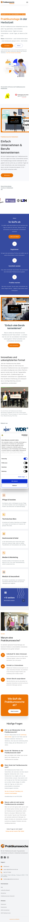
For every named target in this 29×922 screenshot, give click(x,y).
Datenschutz (4, 907)
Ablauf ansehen (14, 711)
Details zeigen (21, 476)
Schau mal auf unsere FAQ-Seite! (15, 831)
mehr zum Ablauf (14, 236)
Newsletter (3, 893)
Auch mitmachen (14, 345)
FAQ (2, 887)
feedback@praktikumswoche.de (11, 879)
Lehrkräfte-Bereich (5, 890)
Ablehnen (14, 485)
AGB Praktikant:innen (6, 913)
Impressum (3, 904)
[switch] (25, 463)
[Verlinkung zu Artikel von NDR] (7, 429)
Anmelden (7, 45)
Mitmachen (7, 175)
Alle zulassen (14, 481)
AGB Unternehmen (5, 910)
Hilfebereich (6, 866)
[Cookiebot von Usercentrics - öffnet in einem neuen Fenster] (21, 435)
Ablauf (18, 45)
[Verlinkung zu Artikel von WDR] (21, 429)
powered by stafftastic (14, 919)
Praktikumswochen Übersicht (8, 896)
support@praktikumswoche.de (11, 869)
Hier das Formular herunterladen (13, 52)
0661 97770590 (7, 872)
